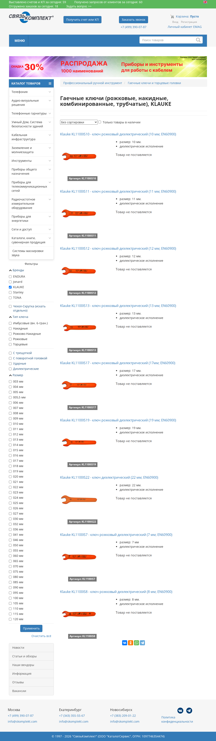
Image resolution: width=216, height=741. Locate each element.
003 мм (18, 381)
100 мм (18, 598)
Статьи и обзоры (24, 656)
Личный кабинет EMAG (185, 27)
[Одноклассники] (130, 642)
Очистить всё (41, 636)
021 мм (18, 482)
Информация (21, 674)
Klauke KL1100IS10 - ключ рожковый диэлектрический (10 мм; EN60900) (118, 134)
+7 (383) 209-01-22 (123, 716)
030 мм (18, 519)
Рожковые (20, 339)
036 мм (18, 529)
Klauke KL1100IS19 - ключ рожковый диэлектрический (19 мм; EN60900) (118, 420)
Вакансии (19, 691)
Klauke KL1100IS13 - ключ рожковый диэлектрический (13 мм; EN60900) (118, 305)
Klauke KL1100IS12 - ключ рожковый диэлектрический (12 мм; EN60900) (118, 248)
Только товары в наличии (121, 122)
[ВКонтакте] (124, 642)
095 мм (18, 593)
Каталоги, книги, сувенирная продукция (28, 240)
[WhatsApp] (136, 642)
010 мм (18, 424)
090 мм (18, 587)
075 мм (18, 571)
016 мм (18, 455)
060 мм (18, 556)
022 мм (18, 487)
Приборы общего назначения (24, 171)
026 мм (18, 508)
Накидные (20, 328)
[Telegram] (142, 642)
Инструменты (22, 161)
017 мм (18, 461)
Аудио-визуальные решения (25, 102)
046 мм (18, 540)
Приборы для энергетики (21, 218)
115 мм (18, 614)
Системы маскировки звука (27, 253)
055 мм (18, 550)
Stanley (18, 292)
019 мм (18, 471)
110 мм (18, 608)
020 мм (18, 476)
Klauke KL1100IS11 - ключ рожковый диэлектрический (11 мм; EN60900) (118, 191)
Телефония (20, 92)
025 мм (18, 503)
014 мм (18, 445)
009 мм (18, 418)
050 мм (18, 545)
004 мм (18, 387)
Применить (31, 628)
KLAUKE (18, 287)
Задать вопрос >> (79, 6)
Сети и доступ (22, 229)
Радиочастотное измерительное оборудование (23, 203)
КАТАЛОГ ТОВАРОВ (25, 83)
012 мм (18, 434)
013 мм (18, 439)
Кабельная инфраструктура (23, 137)
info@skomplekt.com (22, 721)
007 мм (18, 408)
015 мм (18, 450)
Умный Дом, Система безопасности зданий (27, 124)
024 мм (18, 498)
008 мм (18, 413)
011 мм (18, 429)
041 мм (18, 535)
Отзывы (18, 682)
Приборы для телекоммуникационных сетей (29, 186)
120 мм (18, 619)
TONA (17, 298)
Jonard (17, 282)
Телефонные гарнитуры (29, 113)
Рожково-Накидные (27, 334)
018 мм (18, 466)
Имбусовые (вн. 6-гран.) (30, 323)
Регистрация (189, 22)
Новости (18, 648)
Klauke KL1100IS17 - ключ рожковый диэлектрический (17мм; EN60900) (117, 363)
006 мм (18, 402)
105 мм (18, 603)
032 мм (18, 524)
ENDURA (19, 276)
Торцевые (20, 344)
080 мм (18, 577)
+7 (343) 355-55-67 (72, 716)
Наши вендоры (23, 665)
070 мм (18, 566)
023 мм (18, 492)
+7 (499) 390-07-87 (133, 27)
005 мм (18, 392)
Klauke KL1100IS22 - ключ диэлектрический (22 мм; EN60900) (109, 477)
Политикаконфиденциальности (177, 719)
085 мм (18, 582)
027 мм (18, 513)
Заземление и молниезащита (23, 150)
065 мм (18, 561)
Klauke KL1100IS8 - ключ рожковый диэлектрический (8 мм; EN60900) (116, 591)
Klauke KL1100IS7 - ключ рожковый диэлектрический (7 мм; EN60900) (116, 534)
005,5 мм (19, 397)
